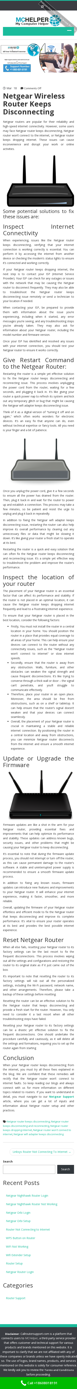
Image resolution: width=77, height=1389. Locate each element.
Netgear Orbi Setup (18, 1221)
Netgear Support (61, 1096)
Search (8, 1161)
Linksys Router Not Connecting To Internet (42, 1152)
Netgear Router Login (20, 1272)
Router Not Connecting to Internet (28, 1229)
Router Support (15, 1298)
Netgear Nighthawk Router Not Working (31, 1204)
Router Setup (14, 1263)
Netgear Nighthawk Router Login (27, 1195)
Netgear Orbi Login (18, 1212)
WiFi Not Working (17, 1246)
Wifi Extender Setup (18, 1255)
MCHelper (31, 1338)
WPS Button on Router (20, 1238)
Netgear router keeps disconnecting (28, 1121)
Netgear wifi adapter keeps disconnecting (39, 1134)
